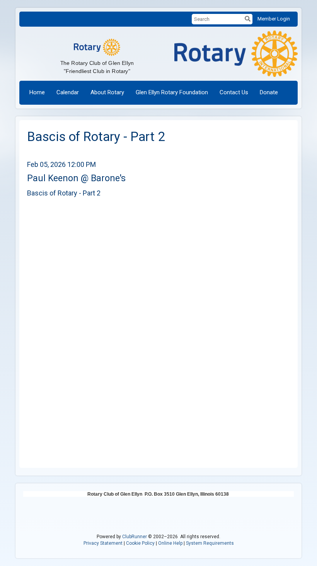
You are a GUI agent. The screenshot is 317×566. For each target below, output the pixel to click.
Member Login (273, 19)
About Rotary (107, 92)
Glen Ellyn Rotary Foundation (172, 92)
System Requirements (210, 543)
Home (37, 92)
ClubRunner (134, 536)
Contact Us (234, 92)
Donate (269, 92)
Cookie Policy (140, 543)
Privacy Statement (103, 543)
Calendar (67, 92)
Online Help (170, 543)
